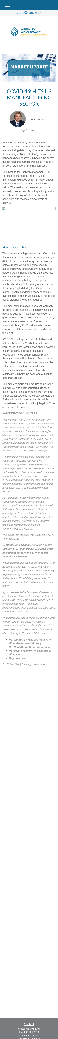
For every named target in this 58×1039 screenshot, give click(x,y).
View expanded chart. (14, 247)
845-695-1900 (32, 1028)
